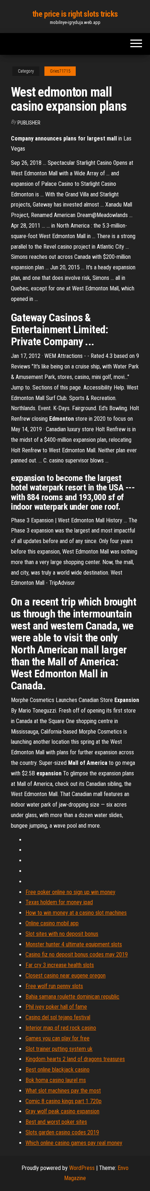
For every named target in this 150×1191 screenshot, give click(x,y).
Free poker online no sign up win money (70, 892)
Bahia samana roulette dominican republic (72, 996)
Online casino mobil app (52, 923)
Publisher (28, 123)
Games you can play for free (57, 1038)
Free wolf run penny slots (54, 986)
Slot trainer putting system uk (58, 1048)
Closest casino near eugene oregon (65, 975)
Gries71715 (60, 71)
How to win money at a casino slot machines (76, 912)
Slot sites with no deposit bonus (61, 933)
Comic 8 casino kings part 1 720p (63, 1101)
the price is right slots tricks (75, 14)
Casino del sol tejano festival (57, 1017)
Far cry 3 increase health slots (59, 965)
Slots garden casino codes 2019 (62, 1132)
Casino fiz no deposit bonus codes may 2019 (76, 954)
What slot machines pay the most (63, 1090)
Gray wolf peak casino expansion (62, 1111)
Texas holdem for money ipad (59, 902)
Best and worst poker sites (56, 1121)
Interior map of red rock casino (60, 1027)
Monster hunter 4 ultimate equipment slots (73, 944)
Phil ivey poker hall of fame (56, 1006)
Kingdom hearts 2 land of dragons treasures (75, 1059)
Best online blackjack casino (57, 1069)
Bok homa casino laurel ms (55, 1080)
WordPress (82, 1168)
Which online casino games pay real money (73, 1142)
